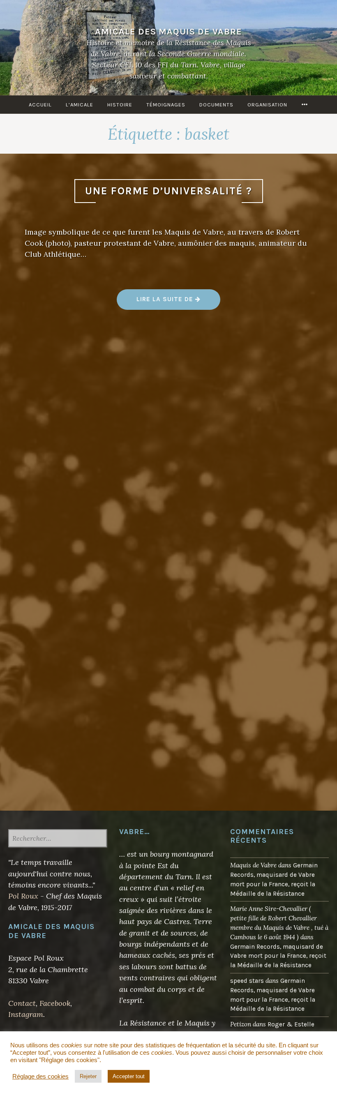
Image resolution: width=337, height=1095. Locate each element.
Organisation (267, 104)
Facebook (54, 1003)
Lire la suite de (178, 302)
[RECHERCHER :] (57, 839)
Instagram (25, 1014)
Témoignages (165, 104)
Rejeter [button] (88, 1076)
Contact (22, 1003)
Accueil (40, 104)
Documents (216, 104)
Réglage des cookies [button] (40, 1076)
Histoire (119, 104)
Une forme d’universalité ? (168, 191)
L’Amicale (79, 104)
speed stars (247, 980)
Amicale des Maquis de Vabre (168, 31)
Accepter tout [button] (129, 1076)
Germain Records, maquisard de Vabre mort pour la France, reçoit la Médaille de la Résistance (278, 956)
